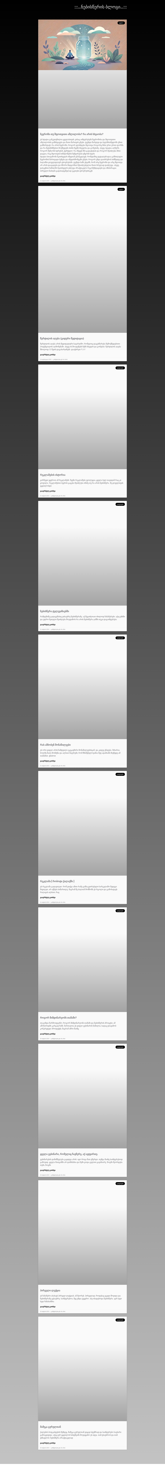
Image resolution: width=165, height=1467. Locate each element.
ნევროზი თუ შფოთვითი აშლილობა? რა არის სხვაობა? (71, 134)
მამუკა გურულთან (50, 1426)
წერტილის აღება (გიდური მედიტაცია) (62, 338)
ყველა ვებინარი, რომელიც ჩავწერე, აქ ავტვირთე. (69, 1154)
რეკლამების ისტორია (52, 474)
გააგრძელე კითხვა (47, 176)
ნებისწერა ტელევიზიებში (54, 611)
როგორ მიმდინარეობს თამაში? (58, 1017)
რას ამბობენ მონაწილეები (55, 744)
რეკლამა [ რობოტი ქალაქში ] (57, 881)
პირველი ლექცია (50, 1290)
